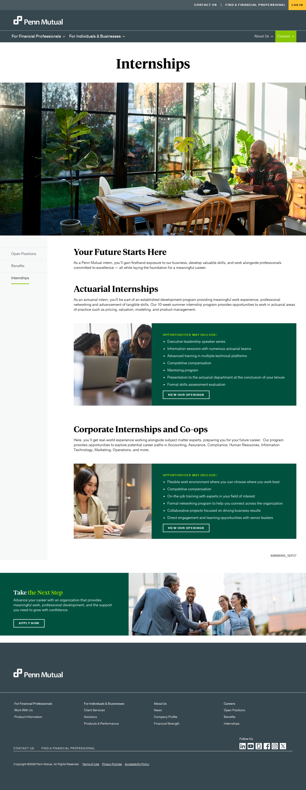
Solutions (90, 717)
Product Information (28, 717)
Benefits (229, 717)
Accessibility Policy (137, 764)
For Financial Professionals (33, 704)
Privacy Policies (112, 764)
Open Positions (234, 710)
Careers (229, 704)
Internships (231, 724)
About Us (160, 704)
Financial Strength (166, 724)
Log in (297, 5)
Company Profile (165, 717)
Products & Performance (101, 724)
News (158, 710)
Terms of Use (90, 764)
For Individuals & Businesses (104, 704)
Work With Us (23, 710)
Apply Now (29, 623)
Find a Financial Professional (255, 5)
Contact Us (205, 5)
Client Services (94, 710)
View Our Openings (186, 395)
